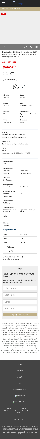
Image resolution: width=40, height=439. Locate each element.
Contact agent (7, 47)
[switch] (25, 47)
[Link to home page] (20, 3)
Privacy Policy (26, 408)
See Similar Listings (10, 79)
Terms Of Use (12, 408)
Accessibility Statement (13, 410)
